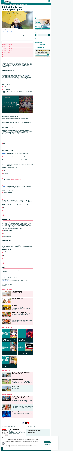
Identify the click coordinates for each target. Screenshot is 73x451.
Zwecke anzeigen (47, 444)
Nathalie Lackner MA (4, 280)
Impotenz (36, 41)
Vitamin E (4, 186)
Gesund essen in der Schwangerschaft (17, 292)
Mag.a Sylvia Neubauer (5, 277)
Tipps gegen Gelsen (17, 379)
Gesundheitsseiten (14, 429)
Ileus (36, 38)
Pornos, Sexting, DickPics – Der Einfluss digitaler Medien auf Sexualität (20, 397)
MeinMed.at (19, 449)
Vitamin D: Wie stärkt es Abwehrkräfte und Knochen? (25, 353)
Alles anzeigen (42, 44)
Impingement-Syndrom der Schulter (40, 39)
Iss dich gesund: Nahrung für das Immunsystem (9, 340)
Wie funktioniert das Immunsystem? (23, 340)
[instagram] (26, 423)
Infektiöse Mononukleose (38, 42)
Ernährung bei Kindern (18, 298)
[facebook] (23, 423)
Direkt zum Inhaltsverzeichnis (8, 31)
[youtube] (28, 423)
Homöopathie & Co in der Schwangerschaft (35, 434)
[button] (3, 443)
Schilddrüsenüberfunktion (19, 405)
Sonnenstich (15, 386)
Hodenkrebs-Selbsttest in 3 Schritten (34, 430)
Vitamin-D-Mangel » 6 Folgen (16, 179)
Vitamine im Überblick (18, 319)
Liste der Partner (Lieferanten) (9, 447)
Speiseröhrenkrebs (31, 432)
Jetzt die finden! (42, 51)
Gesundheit (5, 4)
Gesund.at (34, 449)
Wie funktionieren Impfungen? (9, 352)
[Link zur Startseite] (6, 1)
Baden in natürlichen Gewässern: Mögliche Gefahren (21, 373)
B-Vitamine (26, 75)
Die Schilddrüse (16, 411)
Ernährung (9, 4)
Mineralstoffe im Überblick (19, 312)
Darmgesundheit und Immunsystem (7, 366)
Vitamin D (4, 153)
